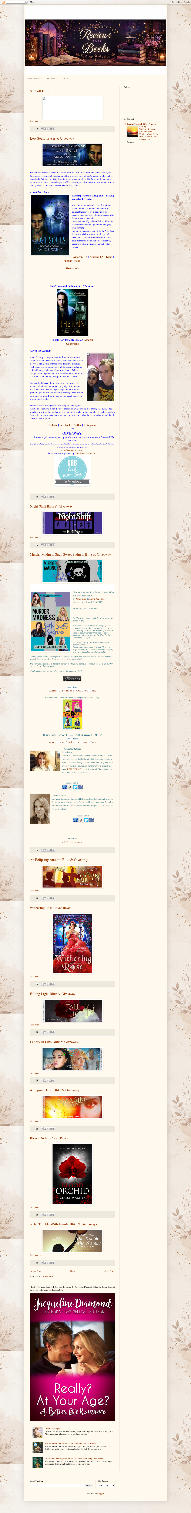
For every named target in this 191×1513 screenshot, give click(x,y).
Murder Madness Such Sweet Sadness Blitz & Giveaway (70, 554)
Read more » (35, 121)
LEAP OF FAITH (75, 769)
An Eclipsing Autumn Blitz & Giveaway (59, 859)
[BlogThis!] (44, 128)
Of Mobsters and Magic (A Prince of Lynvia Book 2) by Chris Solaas (74, 1458)
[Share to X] (47, 128)
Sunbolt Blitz (39, 90)
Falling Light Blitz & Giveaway (53, 993)
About (65, 78)
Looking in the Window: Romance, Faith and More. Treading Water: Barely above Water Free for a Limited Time (148, 132)
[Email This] (42, 128)
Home (72, 1271)
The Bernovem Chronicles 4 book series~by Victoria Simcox (70, 1443)
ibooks (68, 261)
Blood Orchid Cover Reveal (50, 1138)
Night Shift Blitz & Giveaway (51, 506)
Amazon (89, 340)
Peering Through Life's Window (141, 123)
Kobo (109, 257)
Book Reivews (35, 78)
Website (52, 425)
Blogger (100, 1493)
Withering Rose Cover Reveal (51, 907)
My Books (52, 78)
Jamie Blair (81, 598)
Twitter (77, 425)
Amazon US (97, 257)
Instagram (90, 425)
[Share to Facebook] (50, 128)
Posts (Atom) (47, 1276)
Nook (77, 261)
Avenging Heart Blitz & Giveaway (54, 1090)
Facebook (65, 425)
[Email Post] (37, 128)
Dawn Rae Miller (97, 598)
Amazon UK (80, 257)
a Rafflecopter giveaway (72, 450)
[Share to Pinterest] (53, 128)
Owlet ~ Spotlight (52, 1428)
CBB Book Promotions (85, 453)
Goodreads (72, 268)
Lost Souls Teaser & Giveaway (52, 138)
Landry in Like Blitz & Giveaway (54, 1041)
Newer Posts (36, 1271)
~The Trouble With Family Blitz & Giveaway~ (63, 1224)
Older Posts (109, 1271)
